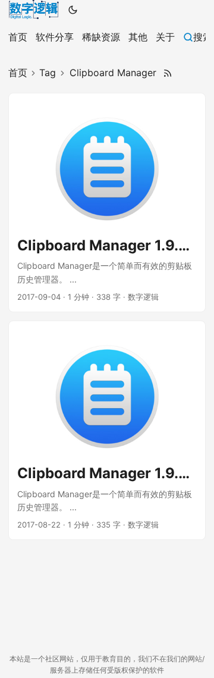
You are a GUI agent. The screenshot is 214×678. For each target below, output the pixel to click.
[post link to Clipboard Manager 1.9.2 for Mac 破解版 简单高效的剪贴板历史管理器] (107, 430)
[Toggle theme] (73, 9)
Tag (47, 73)
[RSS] (167, 73)
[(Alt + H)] (33, 9)
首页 (17, 73)
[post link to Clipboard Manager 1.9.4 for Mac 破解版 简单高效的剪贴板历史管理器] (107, 202)
